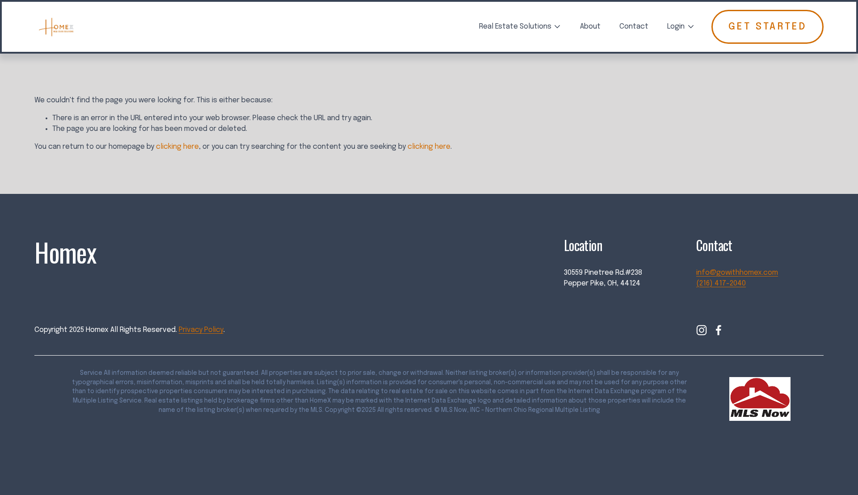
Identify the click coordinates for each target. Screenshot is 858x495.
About (590, 26)
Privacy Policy (201, 330)
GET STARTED (767, 27)
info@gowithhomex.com (737, 273)
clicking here (177, 147)
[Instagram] (701, 330)
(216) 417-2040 (721, 283)
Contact (633, 26)
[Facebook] (718, 330)
